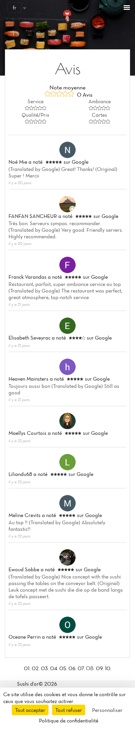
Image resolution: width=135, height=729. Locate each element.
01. (28, 668)
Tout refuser (68, 710)
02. (36, 668)
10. (108, 668)
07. (82, 668)
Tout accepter (30, 710)
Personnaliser (107, 710)
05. (63, 668)
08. (91, 668)
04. (54, 668)
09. (100, 668)
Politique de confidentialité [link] (68, 720)
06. (73, 668)
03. (45, 668)
